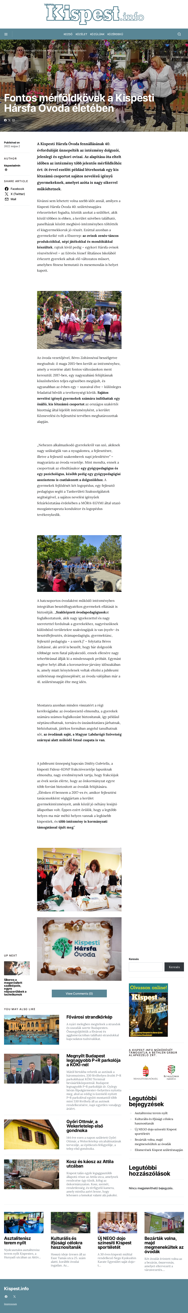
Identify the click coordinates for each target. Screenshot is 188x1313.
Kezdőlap (9, 50)
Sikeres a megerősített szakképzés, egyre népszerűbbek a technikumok (15, 987)
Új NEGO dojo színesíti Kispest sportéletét (156, 1131)
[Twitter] (14, 1296)
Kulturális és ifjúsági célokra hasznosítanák (154, 1121)
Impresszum (10, 1304)
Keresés (134, 959)
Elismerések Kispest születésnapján (159, 1150)
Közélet (81, 34)
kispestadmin (12, 165)
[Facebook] (6, 1296)
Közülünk (97, 34)
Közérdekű (115, 34)
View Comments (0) (79, 993)
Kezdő (68, 34)
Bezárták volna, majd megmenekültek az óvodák (153, 1142)
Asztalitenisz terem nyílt (151, 1113)
